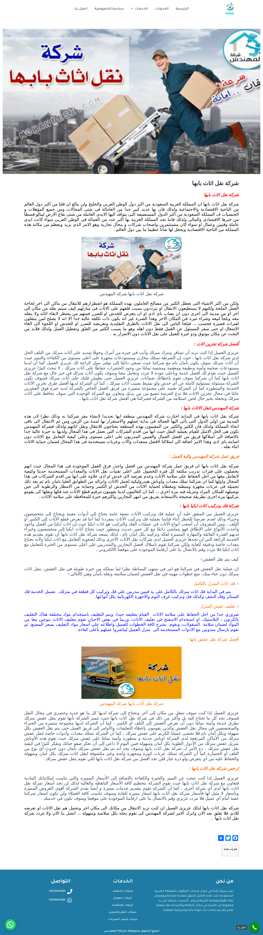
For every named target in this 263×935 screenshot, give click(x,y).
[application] (133, 9)
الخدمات (141, 9)
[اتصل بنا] (254, 927)
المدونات (162, 9)
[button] (10, 924)
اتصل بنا (80, 9)
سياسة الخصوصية (109, 9)
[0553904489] (69, 900)
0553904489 (57, 900)
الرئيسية (182, 9)
